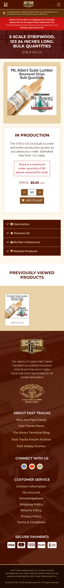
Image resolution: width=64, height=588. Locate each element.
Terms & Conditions (31, 522)
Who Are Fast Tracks (31, 420)
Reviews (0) (21, 233)
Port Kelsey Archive (31, 446)
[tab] (32, 224)
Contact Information (31, 486)
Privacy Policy (31, 516)
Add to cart (34, 200)
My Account (31, 492)
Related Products (25, 251)
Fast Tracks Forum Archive (31, 439)
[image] (32, 90)
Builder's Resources (26, 242)
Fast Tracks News (31, 426)
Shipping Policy (31, 504)
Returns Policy (31, 510)
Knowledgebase (31, 498)
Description (21, 224)
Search (50, 1)
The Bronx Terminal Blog (31, 432)
